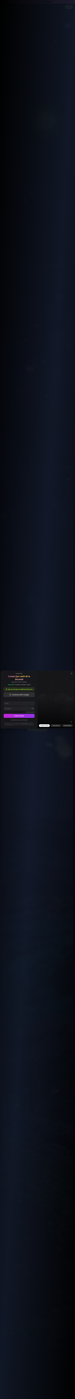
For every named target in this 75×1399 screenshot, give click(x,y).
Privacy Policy (24, 723)
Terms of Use (9, 724)
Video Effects (56, 725)
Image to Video (44, 725)
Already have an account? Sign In (19, 720)
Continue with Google (20, 695)
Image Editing (67, 725)
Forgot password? (30, 712)
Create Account (19, 716)
